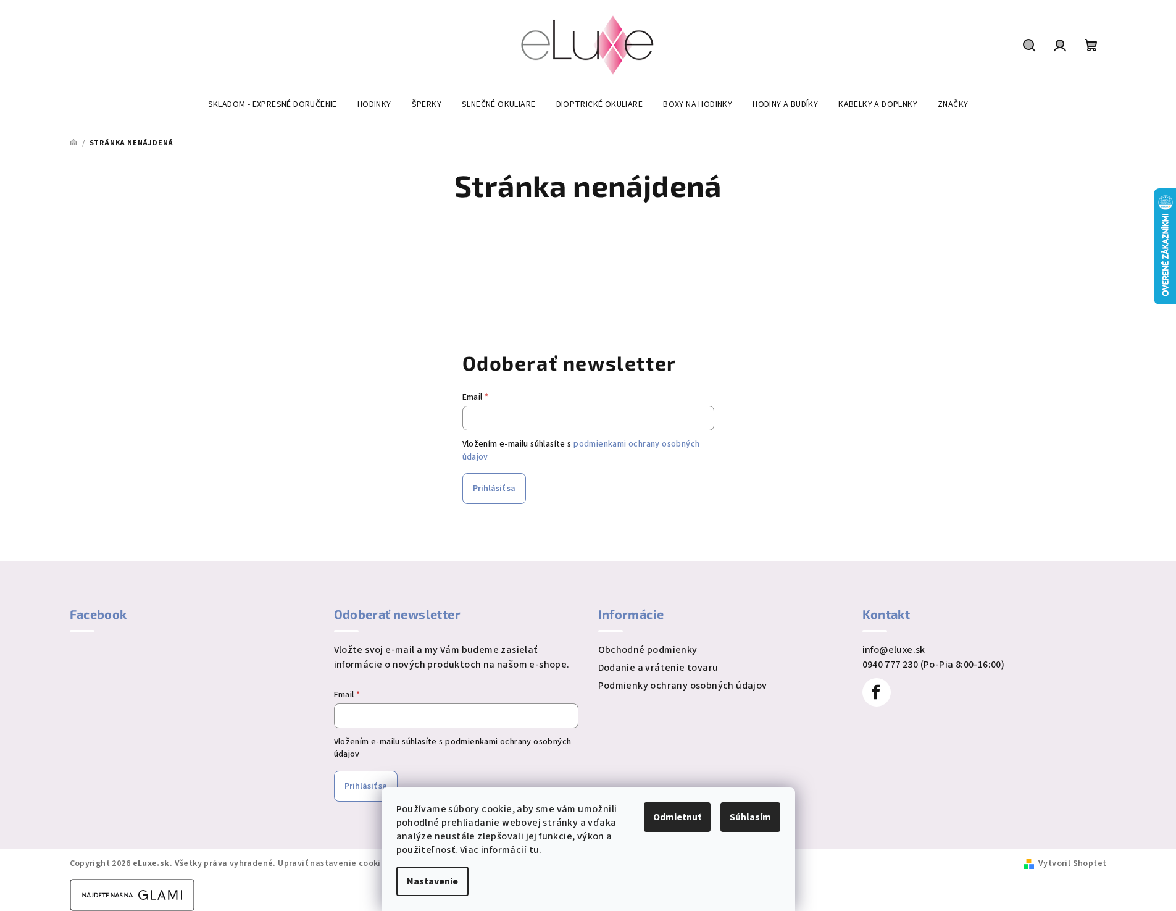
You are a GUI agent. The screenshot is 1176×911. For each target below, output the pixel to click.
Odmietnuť (677, 817)
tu (534, 850)
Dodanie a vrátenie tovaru (658, 667)
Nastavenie (432, 881)
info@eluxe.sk (893, 650)
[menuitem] (272, 104)
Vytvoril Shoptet (1072, 863)
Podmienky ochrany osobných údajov (682, 685)
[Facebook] (876, 692)
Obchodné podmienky (648, 650)
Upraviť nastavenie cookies (334, 863)
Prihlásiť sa (494, 488)
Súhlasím (750, 817)
